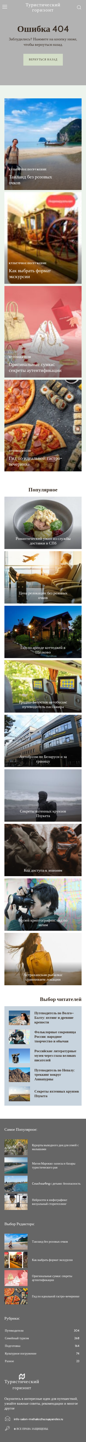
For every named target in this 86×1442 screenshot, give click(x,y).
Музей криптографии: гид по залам (43, 922)
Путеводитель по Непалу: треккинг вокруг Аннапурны (54, 1074)
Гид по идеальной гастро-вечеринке (35, 461)
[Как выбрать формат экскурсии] (43, 238)
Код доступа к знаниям (43, 870)
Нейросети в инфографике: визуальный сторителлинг (49, 1202)
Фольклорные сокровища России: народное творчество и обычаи (55, 1036)
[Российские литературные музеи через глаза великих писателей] (19, 1056)
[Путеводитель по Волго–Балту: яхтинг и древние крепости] (19, 1018)
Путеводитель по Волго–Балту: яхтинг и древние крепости (54, 1017)
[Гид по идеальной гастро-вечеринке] (43, 425)
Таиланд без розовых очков (30, 179)
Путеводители (20, 357)
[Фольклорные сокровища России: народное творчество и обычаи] (19, 1037)
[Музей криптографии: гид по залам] (43, 904)
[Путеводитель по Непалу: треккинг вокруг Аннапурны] (19, 1074)
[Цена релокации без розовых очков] (43, 577)
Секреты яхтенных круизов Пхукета (43, 813)
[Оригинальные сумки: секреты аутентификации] (43, 332)
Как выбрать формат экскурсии (30, 273)
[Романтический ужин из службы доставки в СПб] (43, 523)
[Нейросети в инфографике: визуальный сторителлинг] (16, 1202)
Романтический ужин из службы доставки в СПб (43, 541)
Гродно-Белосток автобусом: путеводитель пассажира (43, 704)
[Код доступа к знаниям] (43, 850)
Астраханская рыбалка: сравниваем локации (43, 977)
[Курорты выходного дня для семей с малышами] (16, 1147)
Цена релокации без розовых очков (43, 595)
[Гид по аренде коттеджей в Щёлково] (43, 632)
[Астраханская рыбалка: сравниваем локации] (43, 959)
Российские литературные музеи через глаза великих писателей (55, 1055)
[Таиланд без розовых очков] (43, 144)
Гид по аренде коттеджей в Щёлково (43, 650)
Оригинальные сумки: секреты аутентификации (35, 367)
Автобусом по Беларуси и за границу (43, 759)
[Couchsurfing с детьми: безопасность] (16, 1184)
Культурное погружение (28, 169)
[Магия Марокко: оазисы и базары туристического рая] (16, 1165)
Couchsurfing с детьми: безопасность (56, 1183)
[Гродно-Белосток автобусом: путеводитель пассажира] (43, 686)
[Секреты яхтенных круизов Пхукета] (43, 795)
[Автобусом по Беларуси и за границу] (43, 741)
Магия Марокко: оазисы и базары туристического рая (53, 1165)
